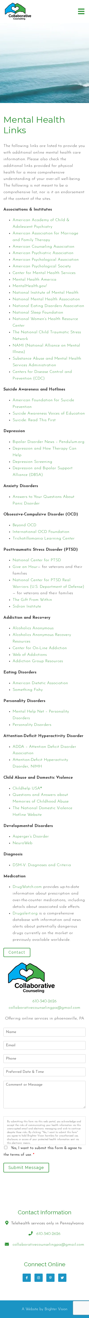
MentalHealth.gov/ (30, 286)
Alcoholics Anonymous (33, 628)
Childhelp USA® (27, 788)
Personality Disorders (32, 725)
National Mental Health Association (46, 299)
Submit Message (26, 1167)
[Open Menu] (81, 11)
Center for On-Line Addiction (40, 648)
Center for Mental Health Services (44, 273)
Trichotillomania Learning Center (44, 539)
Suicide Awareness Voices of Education (49, 414)
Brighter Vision (55, 1309)
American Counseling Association (43, 247)
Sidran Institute (27, 607)
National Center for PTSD (37, 560)
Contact (16, 952)
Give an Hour (25, 567)
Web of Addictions (30, 655)
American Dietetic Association (40, 683)
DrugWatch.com (27, 887)
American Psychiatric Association (43, 253)
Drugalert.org (25, 913)
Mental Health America (34, 280)
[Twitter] (62, 1278)
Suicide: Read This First (34, 420)
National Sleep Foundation (38, 313)
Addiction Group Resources (38, 661)
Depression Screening (32, 462)
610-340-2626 (44, 1001)
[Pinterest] (50, 1278)
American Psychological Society (42, 266)
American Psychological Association (46, 260)
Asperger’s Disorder (31, 837)
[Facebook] (27, 1278)
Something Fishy (28, 690)
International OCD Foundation (41, 532)
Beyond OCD (24, 525)
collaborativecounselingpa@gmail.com (44, 1008)
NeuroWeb (22, 843)
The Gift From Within (32, 600)
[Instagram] (38, 1278)
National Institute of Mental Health (46, 293)
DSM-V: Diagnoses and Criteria (42, 865)
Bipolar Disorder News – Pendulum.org (48, 442)
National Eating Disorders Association (48, 306)
